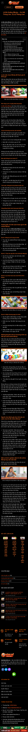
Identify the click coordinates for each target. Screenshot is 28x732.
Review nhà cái (5, 581)
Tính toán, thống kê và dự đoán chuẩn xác (13, 47)
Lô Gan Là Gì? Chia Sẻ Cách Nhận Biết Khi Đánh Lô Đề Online (15, 617)
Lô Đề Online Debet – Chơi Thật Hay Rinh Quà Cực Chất (6, 548)
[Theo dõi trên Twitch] (9, 669)
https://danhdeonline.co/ (14, 707)
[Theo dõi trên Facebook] (2, 669)
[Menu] (2, 3)
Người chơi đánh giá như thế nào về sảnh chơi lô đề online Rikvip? (13, 67)
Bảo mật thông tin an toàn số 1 (10, 46)
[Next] (25, 550)
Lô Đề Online (13, 705)
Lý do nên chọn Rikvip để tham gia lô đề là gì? (13, 41)
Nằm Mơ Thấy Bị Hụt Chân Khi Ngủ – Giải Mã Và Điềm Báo (22, 551)
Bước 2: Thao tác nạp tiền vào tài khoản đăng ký (14, 56)
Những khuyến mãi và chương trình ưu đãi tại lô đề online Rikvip (14, 64)
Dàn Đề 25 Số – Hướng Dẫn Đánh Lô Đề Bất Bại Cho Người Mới (15, 599)
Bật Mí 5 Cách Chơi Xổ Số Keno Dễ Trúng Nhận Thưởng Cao (16, 611)
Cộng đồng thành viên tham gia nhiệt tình (13, 49)
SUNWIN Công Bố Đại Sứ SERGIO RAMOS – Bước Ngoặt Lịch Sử (14, 593)
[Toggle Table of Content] (23, 39)
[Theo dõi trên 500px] (6, 669)
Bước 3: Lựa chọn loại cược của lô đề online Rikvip (13, 59)
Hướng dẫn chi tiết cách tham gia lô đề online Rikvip (13, 51)
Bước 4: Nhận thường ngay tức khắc (12, 61)
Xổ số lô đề (4, 584)
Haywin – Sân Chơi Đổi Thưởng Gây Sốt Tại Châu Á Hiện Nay (15, 605)
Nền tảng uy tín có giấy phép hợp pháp (12, 43)
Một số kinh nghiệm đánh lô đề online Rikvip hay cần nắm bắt (13, 70)
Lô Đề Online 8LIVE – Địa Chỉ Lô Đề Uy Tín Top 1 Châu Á (14, 548)
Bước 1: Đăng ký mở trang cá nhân (11, 54)
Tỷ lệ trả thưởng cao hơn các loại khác (12, 44)
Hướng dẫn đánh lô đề (7, 578)
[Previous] (2, 550)
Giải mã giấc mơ (5, 575)
